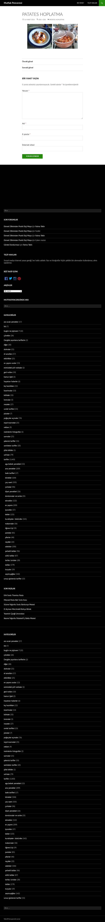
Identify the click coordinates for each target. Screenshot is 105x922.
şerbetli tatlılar (10, 551)
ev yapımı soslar (10, 363)
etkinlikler (7, 359)
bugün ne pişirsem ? (11, 331)
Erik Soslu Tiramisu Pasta (13, 595)
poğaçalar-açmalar (11, 418)
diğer (6, 345)
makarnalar (9, 524)
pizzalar (7, 414)
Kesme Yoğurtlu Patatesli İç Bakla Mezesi (19, 618)
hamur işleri (8, 377)
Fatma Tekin (40, 227)
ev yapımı (9, 505)
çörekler (7, 336)
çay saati (8, 482)
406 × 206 (42, 19)
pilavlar (8, 537)
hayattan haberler (11, 382)
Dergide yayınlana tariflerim (14, 340)
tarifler (6, 459)
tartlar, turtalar (10, 560)
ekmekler (8, 501)
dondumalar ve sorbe (13, 496)
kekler (7, 515)
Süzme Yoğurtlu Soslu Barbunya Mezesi (19, 605)
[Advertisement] (52, 184)
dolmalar (7, 349)
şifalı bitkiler (8, 450)
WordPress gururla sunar (12, 919)
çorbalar (8, 487)
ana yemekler (10, 469)
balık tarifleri (10, 473)
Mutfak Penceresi (13, 3)
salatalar (8, 547)
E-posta (26, 134)
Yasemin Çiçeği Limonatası (14, 614)
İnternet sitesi (28, 145)
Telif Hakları (92, 3)
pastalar (8, 533)
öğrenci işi (9, 528)
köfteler (7, 395)
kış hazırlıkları (9, 386)
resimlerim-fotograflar (12, 432)
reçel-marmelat (10, 423)
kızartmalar (8, 391)
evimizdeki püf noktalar (13, 368)
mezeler (7, 404)
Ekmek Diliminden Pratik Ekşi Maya (18, 227)
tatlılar (7, 565)
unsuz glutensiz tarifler (12, 579)
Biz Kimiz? (80, 3)
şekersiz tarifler (9, 441)
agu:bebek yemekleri (13, 464)
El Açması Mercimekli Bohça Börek (17, 609)
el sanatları (8, 354)
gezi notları (8, 372)
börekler (8, 478)
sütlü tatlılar (9, 556)
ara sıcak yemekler (11, 322)
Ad (24, 124)
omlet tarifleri (9, 409)
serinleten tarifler (10, 446)
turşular (8, 570)
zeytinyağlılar (10, 574)
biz (5, 327)
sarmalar (7, 437)
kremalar (7, 400)
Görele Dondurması (11, 245)
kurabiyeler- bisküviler (13, 519)
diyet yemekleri (11, 492)
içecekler (8, 510)
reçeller (8, 542)
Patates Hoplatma (56, 19)
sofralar (7, 455)
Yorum (25, 91)
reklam (6, 427)
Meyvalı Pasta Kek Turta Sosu (15, 600)
